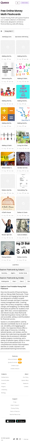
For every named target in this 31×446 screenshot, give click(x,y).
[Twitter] (14, 439)
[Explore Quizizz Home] (5, 3)
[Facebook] (17, 439)
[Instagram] (20, 439)
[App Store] (10, 421)
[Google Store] (21, 421)
